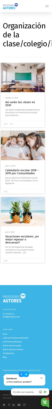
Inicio (5, 334)
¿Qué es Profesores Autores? (16, 338)
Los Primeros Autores (12, 342)
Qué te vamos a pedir (12, 345)
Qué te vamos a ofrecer (13, 349)
